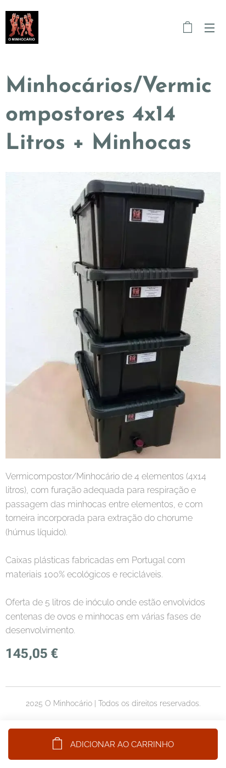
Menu (210, 27)
